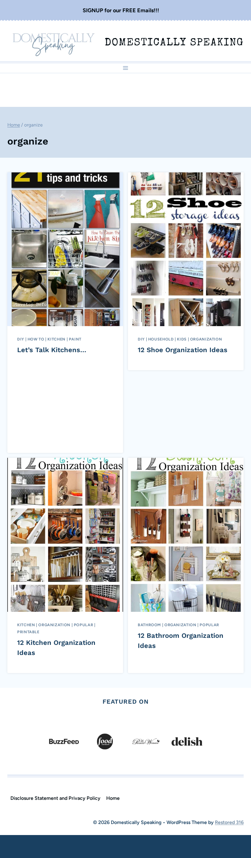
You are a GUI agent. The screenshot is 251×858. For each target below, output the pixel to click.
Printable (28, 632)
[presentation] (65, 249)
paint (75, 339)
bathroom (149, 625)
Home (113, 798)
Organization (206, 339)
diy (20, 339)
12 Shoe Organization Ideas (182, 350)
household (161, 339)
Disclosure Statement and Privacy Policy (55, 798)
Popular (83, 625)
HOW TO (36, 339)
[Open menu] (125, 68)
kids (182, 339)
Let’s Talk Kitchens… (51, 350)
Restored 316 (229, 822)
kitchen (56, 339)
